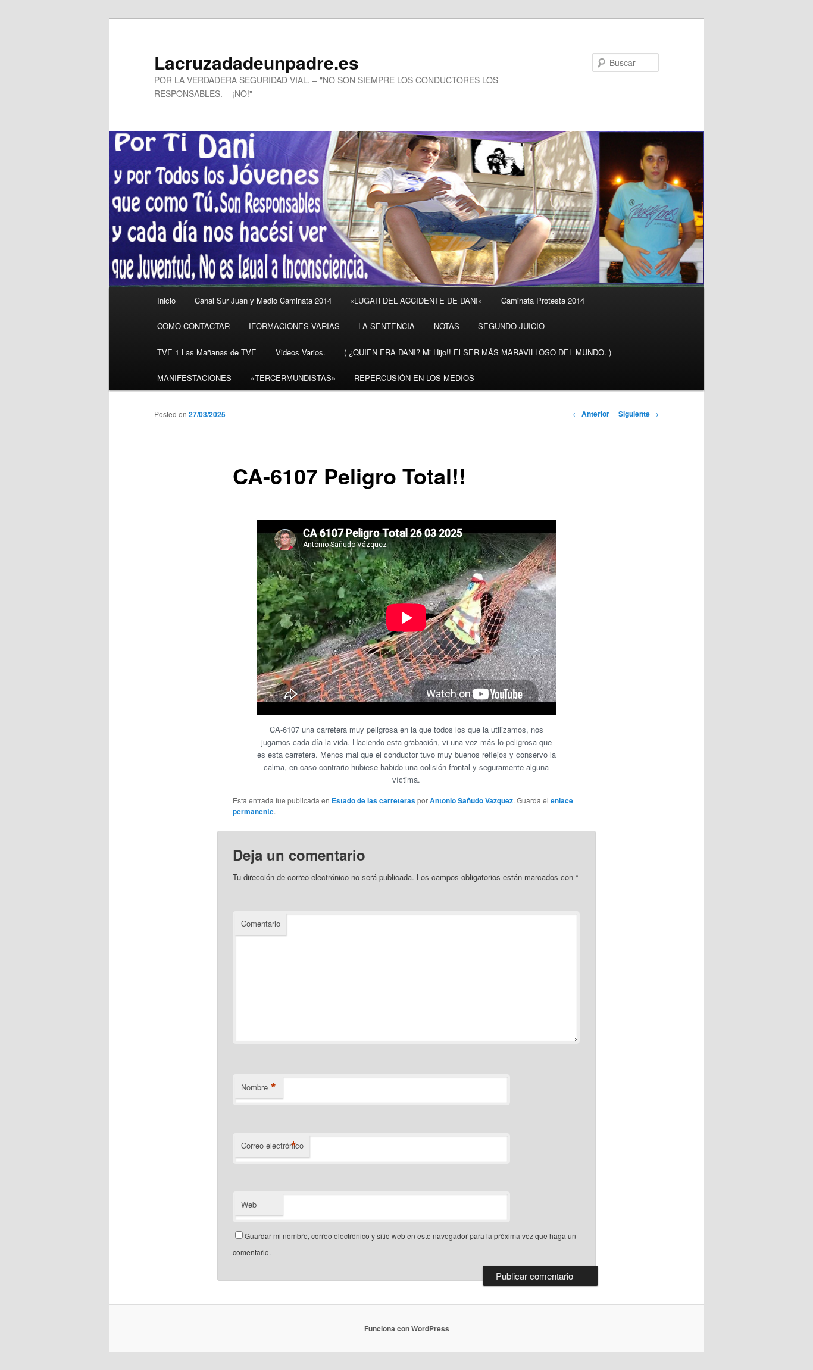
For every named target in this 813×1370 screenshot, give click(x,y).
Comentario (260, 923)
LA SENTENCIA (386, 325)
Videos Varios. (301, 352)
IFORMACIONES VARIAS (294, 325)
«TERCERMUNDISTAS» (293, 377)
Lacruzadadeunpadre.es (256, 62)
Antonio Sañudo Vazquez (471, 800)
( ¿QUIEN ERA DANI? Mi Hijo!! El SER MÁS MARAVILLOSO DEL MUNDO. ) (477, 352)
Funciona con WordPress (406, 1328)
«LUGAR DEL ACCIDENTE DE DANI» (416, 300)
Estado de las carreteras (373, 800)
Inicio (166, 300)
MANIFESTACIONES (194, 377)
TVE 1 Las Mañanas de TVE (207, 352)
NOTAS (446, 325)
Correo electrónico (272, 1145)
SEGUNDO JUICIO (511, 325)
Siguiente (638, 413)
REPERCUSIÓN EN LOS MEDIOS (414, 377)
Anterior (591, 413)
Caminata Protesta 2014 (542, 300)
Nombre (258, 1087)
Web (249, 1204)
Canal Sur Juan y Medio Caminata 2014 (263, 300)
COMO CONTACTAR (193, 325)
